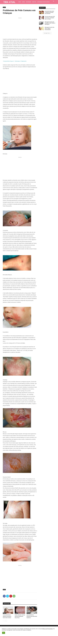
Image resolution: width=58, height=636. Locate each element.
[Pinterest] (10, 596)
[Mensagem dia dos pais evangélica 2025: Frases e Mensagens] (41, 23)
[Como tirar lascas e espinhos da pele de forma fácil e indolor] (8, 610)
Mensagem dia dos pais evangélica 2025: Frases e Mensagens (50, 23)
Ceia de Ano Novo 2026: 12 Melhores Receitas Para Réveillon (49, 12)
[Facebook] (4, 596)
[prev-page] (4, 621)
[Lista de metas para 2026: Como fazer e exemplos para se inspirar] (41, 17)
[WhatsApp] (14, 596)
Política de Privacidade (47, 628)
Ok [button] (3, 632)
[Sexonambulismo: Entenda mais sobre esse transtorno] (32, 610)
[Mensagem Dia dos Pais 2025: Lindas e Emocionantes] (41, 28)
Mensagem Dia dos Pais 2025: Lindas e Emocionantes (49, 28)
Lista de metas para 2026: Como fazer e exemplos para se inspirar (50, 17)
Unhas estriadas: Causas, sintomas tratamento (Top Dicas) (20, 616)
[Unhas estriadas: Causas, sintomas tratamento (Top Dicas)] (20, 610)
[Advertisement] (20, 27)
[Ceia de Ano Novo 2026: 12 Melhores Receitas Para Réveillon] (41, 12)
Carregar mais (47, 33)
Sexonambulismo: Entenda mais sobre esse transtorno (32, 616)
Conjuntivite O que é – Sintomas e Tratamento (14, 61)
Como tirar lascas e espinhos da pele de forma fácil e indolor (7, 616)
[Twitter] (7, 596)
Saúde (4, 7)
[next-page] (6, 621)
